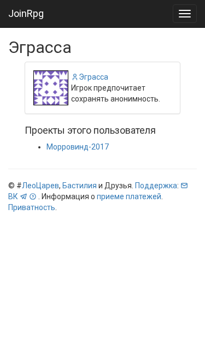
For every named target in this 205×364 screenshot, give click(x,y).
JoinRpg (26, 13)
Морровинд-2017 (77, 146)
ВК (13, 196)
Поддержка (156, 185)
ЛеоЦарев (40, 185)
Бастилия (79, 185)
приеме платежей (129, 196)
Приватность (31, 207)
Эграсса (93, 77)
